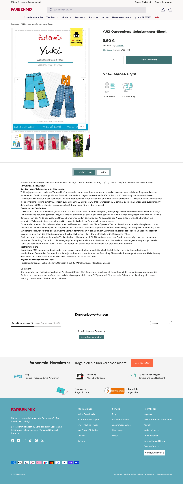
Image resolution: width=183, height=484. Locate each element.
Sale (157, 17)
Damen (79, 17)
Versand (120, 45)
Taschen (50, 17)
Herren (105, 17)
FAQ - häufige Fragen (87, 424)
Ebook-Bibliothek (143, 2)
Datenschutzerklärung (154, 441)
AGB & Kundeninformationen (158, 419)
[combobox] (96, 10)
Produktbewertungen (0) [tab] (22, 323)
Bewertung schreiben (91, 337)
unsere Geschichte (121, 424)
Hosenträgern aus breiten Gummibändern (111, 243)
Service (81, 441)
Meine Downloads (86, 414)
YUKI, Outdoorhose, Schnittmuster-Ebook (37, 24)
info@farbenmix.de (101, 262)
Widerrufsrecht (151, 430)
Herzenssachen (120, 17)
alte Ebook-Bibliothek (88, 430)
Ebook (115, 435)
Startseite (15, 24)
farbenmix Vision (120, 419)
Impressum (149, 414)
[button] (170, 10)
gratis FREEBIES (143, 17)
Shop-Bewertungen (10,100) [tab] (48, 323)
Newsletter (117, 430)
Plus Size (93, 17)
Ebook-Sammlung (163, 2)
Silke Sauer (107, 50)
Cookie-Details (151, 446)
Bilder (103, 172)
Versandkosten (151, 435)
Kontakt (81, 435)
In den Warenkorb (149, 60)
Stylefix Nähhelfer (33, 17)
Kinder (65, 17)
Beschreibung (84, 172)
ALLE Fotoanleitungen (88, 419)
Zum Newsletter (142, 363)
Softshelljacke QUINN (30, 205)
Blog (114, 414)
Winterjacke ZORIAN (88, 201)
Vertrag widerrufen (154, 452)
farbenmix (21, 474)
